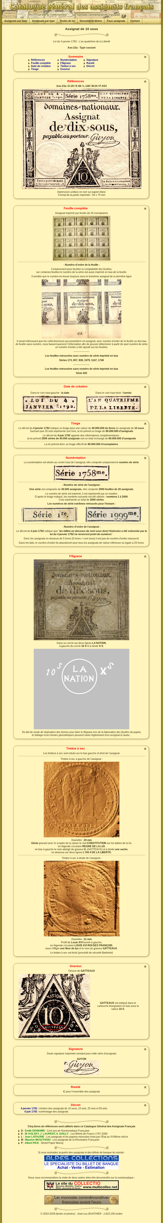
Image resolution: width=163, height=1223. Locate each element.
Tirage (35, 69)
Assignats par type (43, 21)
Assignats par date (15, 21)
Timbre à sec (68, 66)
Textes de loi (67, 21)
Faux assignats (116, 21)
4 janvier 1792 (29, 1108)
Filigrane (65, 63)
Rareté (90, 63)
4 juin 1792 (30, 1111)
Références (38, 60)
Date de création (41, 66)
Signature (92, 60)
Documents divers (91, 21)
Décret (90, 66)
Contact (135, 21)
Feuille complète (41, 63)
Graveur (65, 69)
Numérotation (68, 60)
